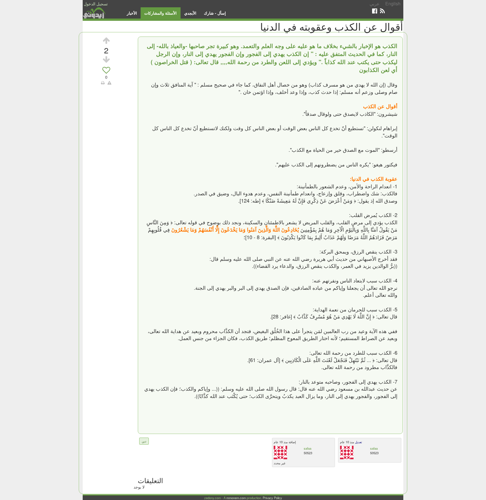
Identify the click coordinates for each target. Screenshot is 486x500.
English (392, 3)
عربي (375, 3)
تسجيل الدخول (96, 3)
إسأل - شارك (215, 13)
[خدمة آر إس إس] (382, 11)
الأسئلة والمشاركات (160, 13)
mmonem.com (236, 498)
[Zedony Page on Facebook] (374, 11)
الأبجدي (190, 13)
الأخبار (132, 13)
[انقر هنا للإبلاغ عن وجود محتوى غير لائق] (109, 82)
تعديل (358, 442)
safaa (307, 448)
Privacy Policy (272, 498)
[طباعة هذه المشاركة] (103, 82)
